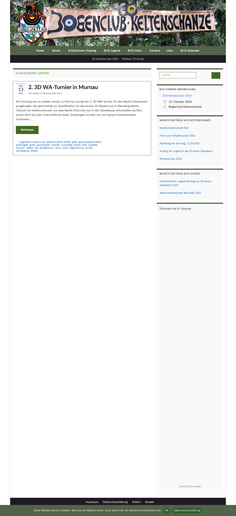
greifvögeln (22, 145)
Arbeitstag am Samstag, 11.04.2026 (179, 143)
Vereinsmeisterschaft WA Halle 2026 (180, 193)
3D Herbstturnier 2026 (105, 59)
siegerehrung (76, 148)
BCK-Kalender (190, 50)
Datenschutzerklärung (115, 502)
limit (84, 145)
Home (40, 50)
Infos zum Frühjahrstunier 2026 (177, 136)
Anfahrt (136, 502)
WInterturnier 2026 (170, 159)
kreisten (55, 145)
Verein (56, 50)
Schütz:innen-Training (82, 50)
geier (74, 142)
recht (58, 148)
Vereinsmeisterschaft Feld (173, 128)
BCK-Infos (135, 50)
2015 (59, 93)
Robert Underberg (41, 93)
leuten (77, 145)
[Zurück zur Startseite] (118, 23)
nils (36, 148)
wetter (34, 150)
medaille (92, 145)
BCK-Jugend (112, 50)
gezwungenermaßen (90, 142)
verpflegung (22, 150)
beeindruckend (54, 142)
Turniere (154, 50)
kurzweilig (66, 145)
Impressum (92, 502)
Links (170, 50)
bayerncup (39, 142)
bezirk (67, 142)
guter (32, 145)
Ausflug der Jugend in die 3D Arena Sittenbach (186, 151)
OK (167, 510)
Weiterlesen (27, 130)
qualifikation (47, 148)
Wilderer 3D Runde (133, 59)
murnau (20, 148)
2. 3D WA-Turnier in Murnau (63, 87)
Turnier (89, 148)
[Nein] (231, 510)
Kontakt (149, 502)
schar (65, 148)
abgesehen (26, 142)
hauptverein (43, 145)
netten (29, 148)
